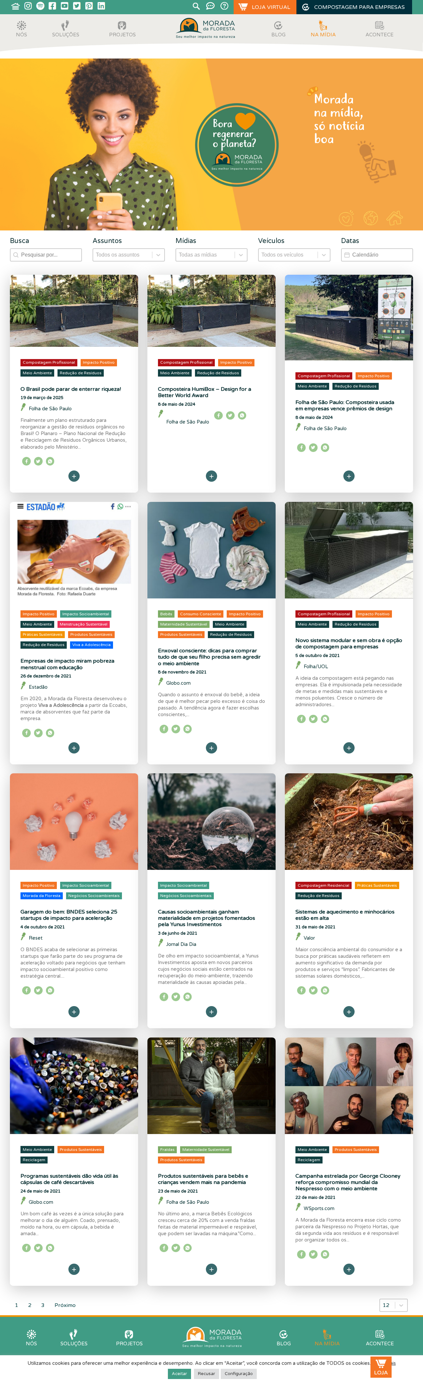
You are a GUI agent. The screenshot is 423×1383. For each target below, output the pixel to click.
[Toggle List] (401, 1305)
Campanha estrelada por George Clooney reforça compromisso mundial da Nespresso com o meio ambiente (348, 1182)
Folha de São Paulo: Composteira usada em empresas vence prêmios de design (344, 405)
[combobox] (387, 1305)
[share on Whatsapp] (50, 461)
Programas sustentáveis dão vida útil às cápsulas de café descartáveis (69, 1179)
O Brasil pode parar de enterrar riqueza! (70, 389)
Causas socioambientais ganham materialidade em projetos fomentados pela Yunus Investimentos (206, 918)
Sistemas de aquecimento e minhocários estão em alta (345, 915)
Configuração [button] (239, 1373)
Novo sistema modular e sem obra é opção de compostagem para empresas (348, 643)
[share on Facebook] (26, 461)
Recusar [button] (206, 1373)
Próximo (65, 1305)
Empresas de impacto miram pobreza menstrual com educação (67, 664)
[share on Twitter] (38, 461)
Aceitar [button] (179, 1373)
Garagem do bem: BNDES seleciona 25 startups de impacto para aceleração (68, 915)
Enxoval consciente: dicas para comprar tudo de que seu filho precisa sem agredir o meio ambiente (209, 657)
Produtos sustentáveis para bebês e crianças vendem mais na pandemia (203, 1179)
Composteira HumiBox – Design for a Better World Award (204, 392)
